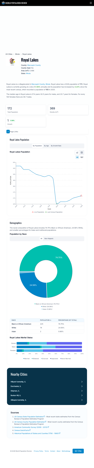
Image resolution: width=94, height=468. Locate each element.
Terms (47, 451)
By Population (37, 146)
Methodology (66, 451)
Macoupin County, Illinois (41, 84)
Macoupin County (34, 65)
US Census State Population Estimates (28, 417)
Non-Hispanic (48, 238)
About (58, 451)
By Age (46, 146)
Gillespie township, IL (18, 400)
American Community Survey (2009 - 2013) (30, 427)
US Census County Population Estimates (29, 422)
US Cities (9, 54)
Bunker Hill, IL (16, 395)
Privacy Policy (38, 451)
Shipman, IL (15, 391)
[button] (90, 3)
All (77, 157)
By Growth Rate (56, 146)
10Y (81, 157)
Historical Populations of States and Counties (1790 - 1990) (36, 433)
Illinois (17, 54)
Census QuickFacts (21, 430)
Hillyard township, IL (18, 382)
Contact (52, 451)
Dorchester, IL (16, 386)
